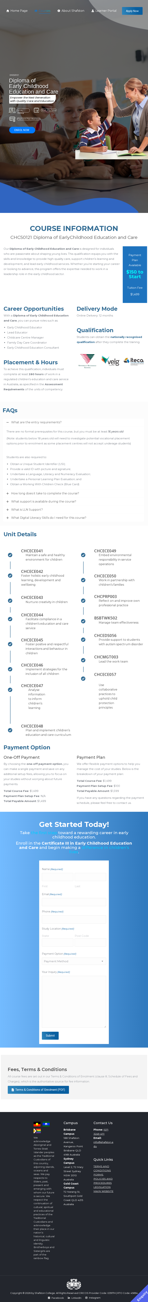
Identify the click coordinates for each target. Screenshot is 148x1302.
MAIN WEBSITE (103, 1191)
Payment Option (59, 953)
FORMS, (98, 1174)
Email (52, 894)
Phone (52, 911)
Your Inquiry (56, 972)
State (45, 936)
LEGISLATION (102, 1187)
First (45, 886)
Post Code (82, 936)
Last (77, 886)
